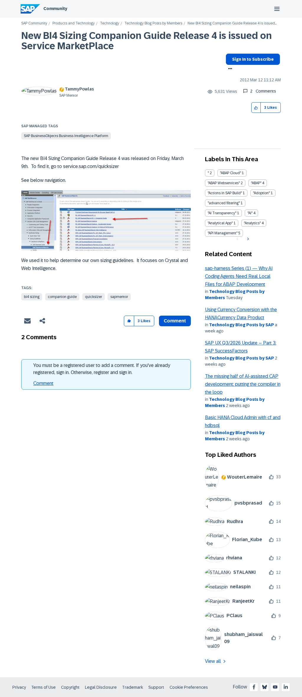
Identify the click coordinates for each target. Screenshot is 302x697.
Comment (43, 383)
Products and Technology (73, 23)
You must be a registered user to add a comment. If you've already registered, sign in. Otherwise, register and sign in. (101, 369)
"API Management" (222, 233)
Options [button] (229, 69)
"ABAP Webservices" (224, 183)
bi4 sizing (32, 297)
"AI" (249, 213)
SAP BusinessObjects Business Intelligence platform (66, 136)
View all (213, 661)
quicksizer (93, 297)
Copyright (70, 687)
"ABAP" (256, 183)
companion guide (62, 297)
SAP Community (34, 23)
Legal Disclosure (101, 687)
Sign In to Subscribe (253, 59)
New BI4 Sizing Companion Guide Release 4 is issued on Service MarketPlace (146, 40)
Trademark (132, 687)
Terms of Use (43, 687)
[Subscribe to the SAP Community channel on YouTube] (275, 687)
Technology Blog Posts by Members (153, 23)
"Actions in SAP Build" (225, 193)
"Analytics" (252, 223)
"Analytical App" (220, 223)
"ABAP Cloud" (230, 173)
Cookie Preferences (189, 687)
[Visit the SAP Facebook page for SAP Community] (254, 687)
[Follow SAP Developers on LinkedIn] (285, 687)
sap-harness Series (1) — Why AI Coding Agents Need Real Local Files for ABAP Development (239, 276)
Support (156, 687)
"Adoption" (261, 193)
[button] (256, 108)
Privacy (19, 687)
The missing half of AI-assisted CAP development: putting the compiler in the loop (242, 384)
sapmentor (119, 297)
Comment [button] (175, 320)
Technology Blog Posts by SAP (241, 324)
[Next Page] (247, 239)
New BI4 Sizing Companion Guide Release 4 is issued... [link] (232, 23)
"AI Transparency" (222, 213)
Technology (109, 23)
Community (55, 8)
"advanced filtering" (224, 203)
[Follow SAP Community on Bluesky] (264, 687)
